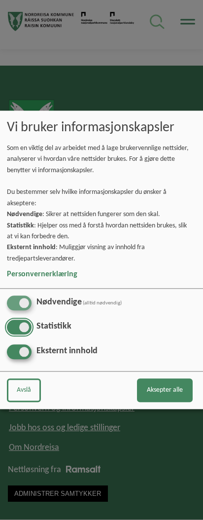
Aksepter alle (165, 390)
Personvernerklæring (42, 274)
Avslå (24, 390)
